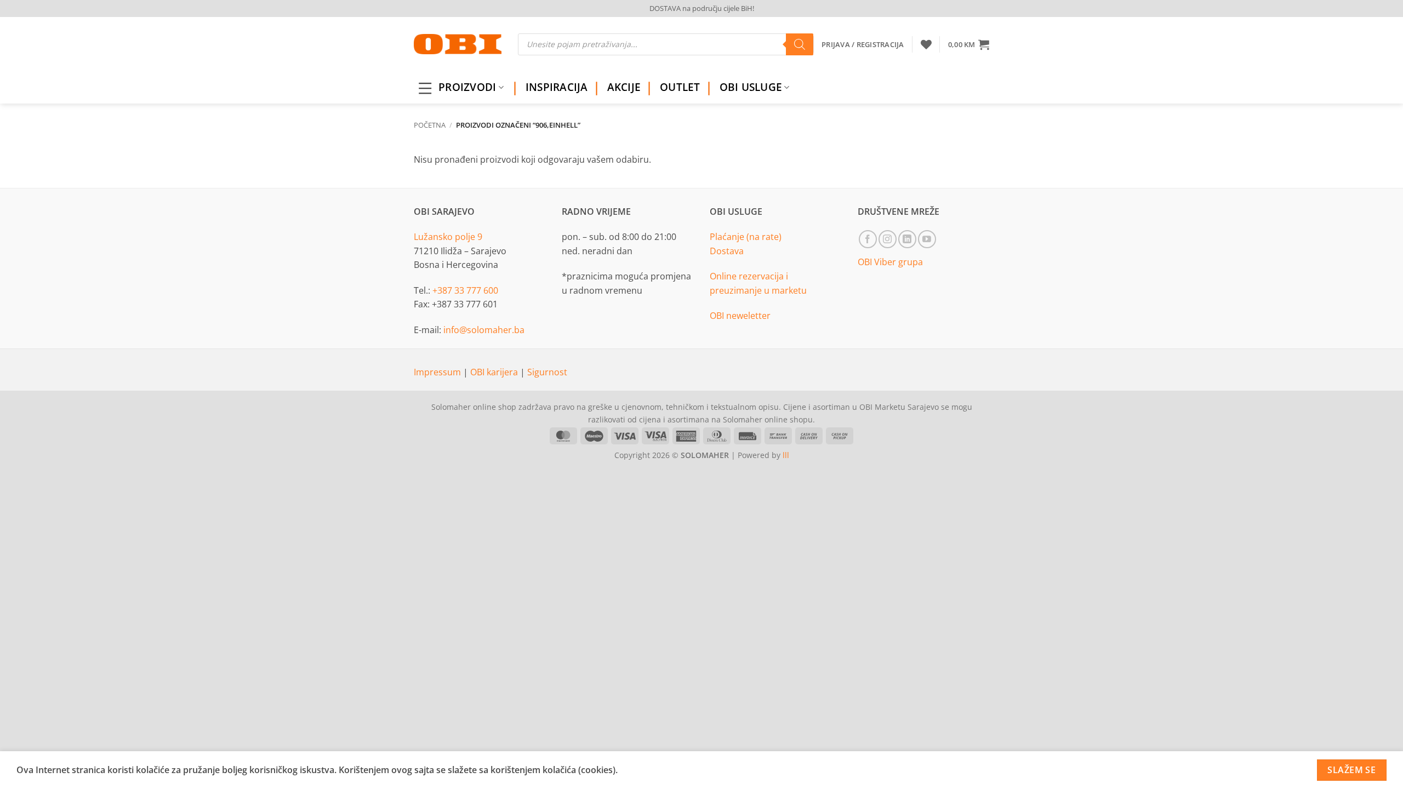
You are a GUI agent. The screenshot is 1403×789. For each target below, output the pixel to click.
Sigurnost (547, 372)
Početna (430, 125)
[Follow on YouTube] (927, 239)
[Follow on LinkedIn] (907, 239)
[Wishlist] (926, 44)
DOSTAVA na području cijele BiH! (701, 8)
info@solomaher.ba (483, 330)
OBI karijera (495, 372)
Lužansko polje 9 (448, 237)
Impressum (438, 372)
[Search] (799, 44)
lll (786, 455)
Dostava (727, 251)
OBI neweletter (740, 316)
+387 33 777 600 (465, 290)
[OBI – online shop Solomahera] (457, 44)
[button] (968, 44)
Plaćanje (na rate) (746, 237)
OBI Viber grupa (890, 262)
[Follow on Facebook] (868, 239)
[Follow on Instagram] (888, 239)
